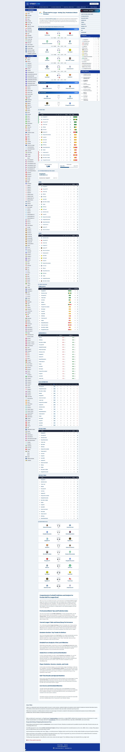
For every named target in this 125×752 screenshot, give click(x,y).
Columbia (29, 141)
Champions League (30, 46)
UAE (28, 427)
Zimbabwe (29, 460)
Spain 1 (28, 400)
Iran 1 (28, 267)
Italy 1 (28, 274)
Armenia (28, 68)
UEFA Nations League (31, 51)
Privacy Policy (60, 744)
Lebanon (28, 307)
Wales (28, 451)
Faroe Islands (29, 207)
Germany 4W (29, 241)
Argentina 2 (29, 65)
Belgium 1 (29, 103)
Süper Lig (29, 24)
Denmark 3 (29, 176)
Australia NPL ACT (30, 72)
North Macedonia (30, 334)
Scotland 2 (29, 380)
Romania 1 (29, 367)
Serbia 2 (28, 387)
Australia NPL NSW (30, 76)
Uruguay (28, 442)
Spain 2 (28, 402)
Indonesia (29, 265)
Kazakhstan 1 (29, 289)
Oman (28, 347)
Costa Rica (29, 150)
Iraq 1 (28, 269)
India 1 (28, 261)
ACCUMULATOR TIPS (85, 16)
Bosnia (28, 112)
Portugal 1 (29, 360)
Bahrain (28, 97)
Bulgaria (28, 125)
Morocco (29, 325)
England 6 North (30, 194)
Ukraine (28, 431)
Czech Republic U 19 (31, 168)
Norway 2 (29, 340)
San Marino (29, 374)
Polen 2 (28, 358)
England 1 (29, 185)
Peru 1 (28, 352)
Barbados (29, 101)
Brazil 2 (28, 117)
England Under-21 (30, 198)
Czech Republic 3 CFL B (31, 165)
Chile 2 (28, 136)
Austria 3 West (30, 94)
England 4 (29, 190)
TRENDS (82, 22)
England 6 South (30, 196)
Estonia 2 (29, 203)
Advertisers (83, 32)
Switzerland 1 (29, 414)
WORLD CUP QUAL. (30, 458)
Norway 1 (29, 338)
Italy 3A (28, 278)
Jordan (28, 287)
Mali (28, 314)
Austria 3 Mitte (30, 90)
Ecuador (28, 178)
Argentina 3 (29, 66)
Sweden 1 (29, 405)
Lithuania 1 (29, 309)
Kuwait (28, 300)
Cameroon (29, 127)
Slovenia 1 (29, 394)
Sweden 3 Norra (30, 409)
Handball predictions (81, 7)
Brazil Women (29, 123)
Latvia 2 (28, 305)
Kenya (28, 292)
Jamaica (28, 283)
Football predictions (43, 7)
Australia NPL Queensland (32, 77)
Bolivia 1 (28, 110)
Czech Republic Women (31, 170)
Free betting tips (52, 719)
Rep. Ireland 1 (29, 363)
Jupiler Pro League (30, 26)
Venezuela (29, 447)
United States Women (31, 440)
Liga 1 (28, 33)
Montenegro (29, 323)
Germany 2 (29, 230)
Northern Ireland (30, 336)
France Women (30, 225)
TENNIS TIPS (83, 24)
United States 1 (30, 434)
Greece (28, 247)
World (28, 453)
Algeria (28, 59)
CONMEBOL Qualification (31, 53)
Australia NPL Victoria (31, 83)
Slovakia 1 (29, 391)
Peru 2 (28, 354)
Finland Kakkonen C (30, 218)
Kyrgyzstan (29, 301)
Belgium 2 (29, 105)
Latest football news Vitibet (87, 14)
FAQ (82, 30)
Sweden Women (30, 413)
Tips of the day (93, 7)
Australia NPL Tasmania (31, 81)
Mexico (28, 320)
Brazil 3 (28, 119)
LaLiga (28, 13)
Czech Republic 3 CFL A (31, 163)
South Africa (29, 396)
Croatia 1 (28, 154)
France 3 (28, 223)
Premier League (30, 11)
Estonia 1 (29, 201)
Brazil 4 (28, 121)
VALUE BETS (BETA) (84, 18)
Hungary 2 (29, 256)
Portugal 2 (29, 362)
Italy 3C (28, 281)
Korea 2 (28, 296)
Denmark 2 (29, 174)
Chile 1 (28, 134)
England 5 (29, 192)
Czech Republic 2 (30, 161)
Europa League (30, 48)
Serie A (28, 17)
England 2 (29, 187)
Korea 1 (28, 294)
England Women (30, 199)
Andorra (28, 61)
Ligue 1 (28, 19)
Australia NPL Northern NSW (32, 74)
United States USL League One (32, 438)
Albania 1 (29, 57)
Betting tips (31, 7)
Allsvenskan (29, 40)
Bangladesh (29, 99)
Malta (28, 316)
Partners (83, 28)
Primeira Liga (29, 22)
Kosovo (28, 298)
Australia (29, 70)
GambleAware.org (68, 748)
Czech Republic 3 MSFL (31, 167)
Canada (28, 128)
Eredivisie (29, 20)
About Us (66, 744)
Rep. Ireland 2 (29, 365)
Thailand (28, 420)
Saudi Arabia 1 (29, 376)
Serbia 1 (28, 385)
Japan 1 (28, 285)
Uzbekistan (29, 445)
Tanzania (28, 418)
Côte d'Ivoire (29, 152)
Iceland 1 (28, 258)
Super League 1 (30, 44)
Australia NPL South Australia (32, 79)
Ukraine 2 (29, 433)
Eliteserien (29, 42)
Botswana (29, 114)
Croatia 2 (29, 156)
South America (30, 398)
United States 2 (30, 436)
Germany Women (30, 243)
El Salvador (29, 183)
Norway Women (30, 345)
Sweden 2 (29, 407)
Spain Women (29, 403)
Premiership (29, 31)
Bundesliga (29, 15)
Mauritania (29, 318)
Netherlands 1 (29, 327)
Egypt (28, 181)
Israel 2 (28, 272)
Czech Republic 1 (30, 159)
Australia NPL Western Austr (32, 85)
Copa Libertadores (30, 147)
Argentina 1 (29, 63)
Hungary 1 (29, 254)
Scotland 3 (29, 382)
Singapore (29, 389)
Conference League (30, 145)
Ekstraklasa (29, 28)
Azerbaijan (29, 96)
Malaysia (28, 312)
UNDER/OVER (83, 20)
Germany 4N (29, 236)
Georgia (28, 227)
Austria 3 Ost (29, 92)
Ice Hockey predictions (56, 7)
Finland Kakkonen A (30, 214)
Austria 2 (29, 88)
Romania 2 (29, 369)
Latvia (28, 303)
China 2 (28, 139)
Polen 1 (28, 356)
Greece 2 (29, 249)
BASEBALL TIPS (84, 26)
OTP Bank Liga (29, 37)
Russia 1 (28, 371)
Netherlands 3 (29, 331)
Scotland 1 (29, 378)
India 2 (28, 263)
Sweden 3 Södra (30, 411)
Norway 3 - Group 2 (30, 343)
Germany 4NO (29, 238)
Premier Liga (29, 39)
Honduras (29, 252)
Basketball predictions (69, 7)
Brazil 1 (28, 116)
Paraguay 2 (29, 351)
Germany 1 (29, 229)
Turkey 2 (28, 425)
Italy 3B (28, 280)
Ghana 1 (28, 245)
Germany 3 (29, 232)
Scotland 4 (29, 383)
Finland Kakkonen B (30, 216)
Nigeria (28, 332)
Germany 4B (29, 234)
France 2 (28, 221)
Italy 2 (28, 276)
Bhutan (28, 108)
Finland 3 (29, 212)
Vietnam (28, 449)
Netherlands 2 (29, 329)
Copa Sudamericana (30, 148)
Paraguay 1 (29, 349)
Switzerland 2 (29, 416)
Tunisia (28, 422)
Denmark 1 (29, 172)
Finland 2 (29, 210)
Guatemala (29, 250)
